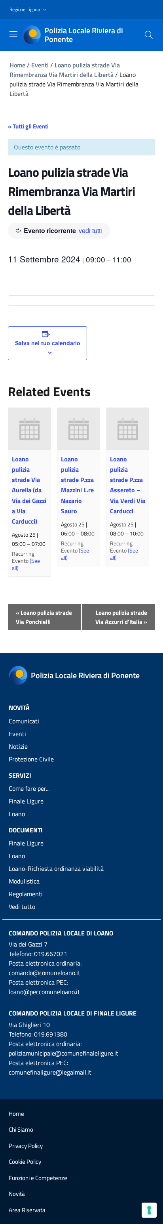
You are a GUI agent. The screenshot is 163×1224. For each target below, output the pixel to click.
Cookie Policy (25, 1161)
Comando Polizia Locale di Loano (61, 933)
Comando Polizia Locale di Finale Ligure (72, 1013)
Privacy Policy (26, 1145)
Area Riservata (27, 1209)
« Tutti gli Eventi (28, 126)
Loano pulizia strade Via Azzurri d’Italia (121, 617)
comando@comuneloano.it (44, 972)
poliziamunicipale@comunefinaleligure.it (63, 1053)
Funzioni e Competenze (38, 1177)
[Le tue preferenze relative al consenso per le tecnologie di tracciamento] (149, 1210)
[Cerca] (149, 35)
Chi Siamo (21, 1129)
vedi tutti (90, 230)
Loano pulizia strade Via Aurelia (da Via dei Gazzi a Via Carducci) (29, 490)
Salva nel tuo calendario (47, 343)
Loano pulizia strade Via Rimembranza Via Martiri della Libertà (64, 69)
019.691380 (50, 1034)
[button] (28, 10)
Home (17, 65)
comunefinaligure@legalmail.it (50, 1072)
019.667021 (50, 953)
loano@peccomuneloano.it (44, 991)
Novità (17, 1193)
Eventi (40, 65)
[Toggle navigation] (13, 34)
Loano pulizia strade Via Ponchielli (44, 617)
